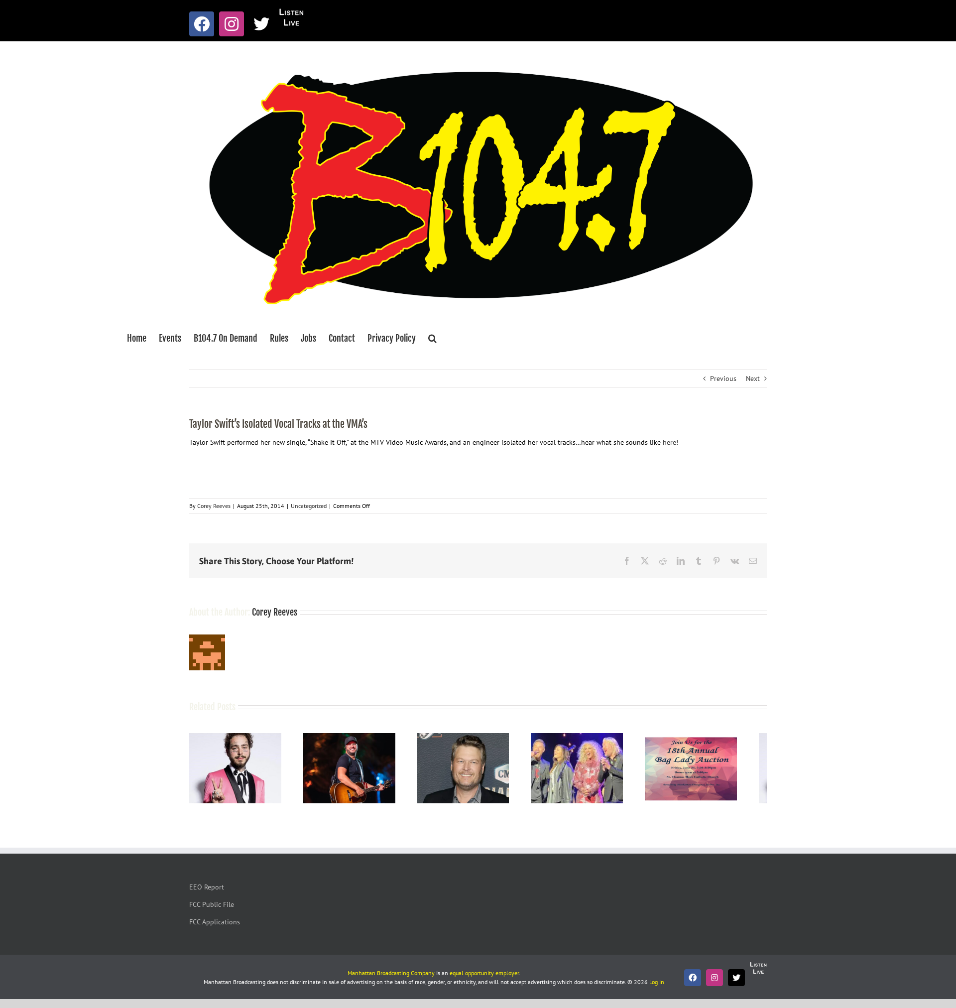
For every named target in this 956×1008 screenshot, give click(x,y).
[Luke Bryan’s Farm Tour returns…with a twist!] (358, 737)
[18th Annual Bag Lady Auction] (718, 737)
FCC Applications (214, 926)
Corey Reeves (214, 505)
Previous (723, 378)
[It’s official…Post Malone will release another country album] (238, 737)
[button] (432, 338)
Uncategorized (309, 505)
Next (753, 378)
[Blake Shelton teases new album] (478, 737)
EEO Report (206, 891)
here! (670, 442)
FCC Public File (211, 908)
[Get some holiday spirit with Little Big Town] (598, 737)
